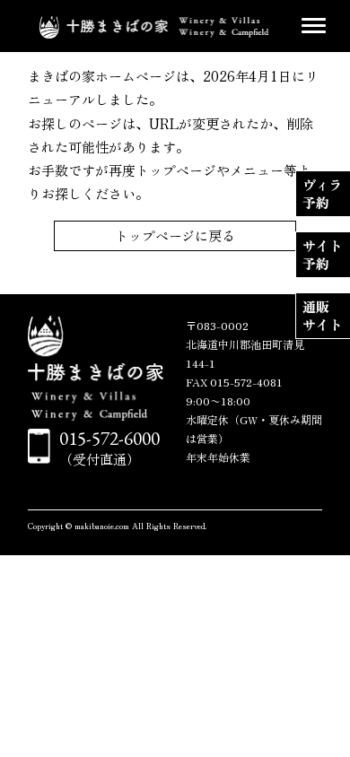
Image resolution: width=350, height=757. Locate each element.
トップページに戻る (175, 235)
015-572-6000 (109, 438)
